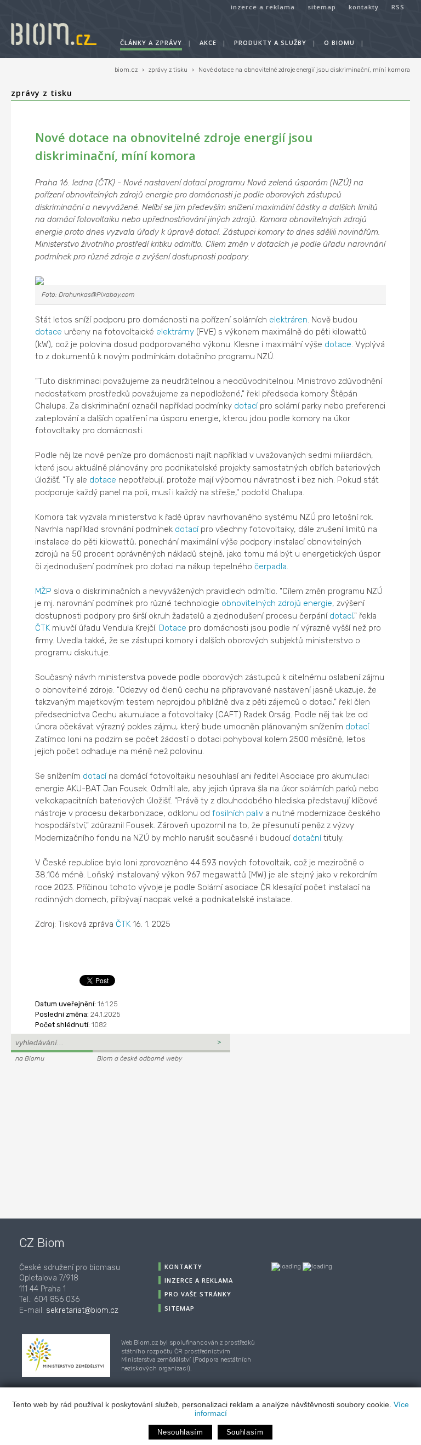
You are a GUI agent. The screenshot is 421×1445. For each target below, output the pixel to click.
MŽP (43, 591)
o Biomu (339, 42)
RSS (398, 7)
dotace (48, 332)
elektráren (288, 320)
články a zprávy (151, 42)
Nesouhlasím (180, 1432)
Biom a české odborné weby (139, 1058)
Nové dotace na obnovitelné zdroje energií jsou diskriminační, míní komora (304, 69)
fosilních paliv (237, 813)
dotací (246, 406)
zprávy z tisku (168, 69)
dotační (307, 838)
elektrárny (175, 332)
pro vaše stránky (197, 1294)
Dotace (172, 628)
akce (208, 42)
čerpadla (270, 566)
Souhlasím (245, 1432)
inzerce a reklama (263, 7)
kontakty (364, 7)
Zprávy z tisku (41, 93)
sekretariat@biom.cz (82, 1310)
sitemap (322, 7)
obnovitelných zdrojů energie (276, 603)
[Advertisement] (79, 1139)
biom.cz (126, 69)
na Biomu (29, 1058)
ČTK (42, 628)
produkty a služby (270, 42)
